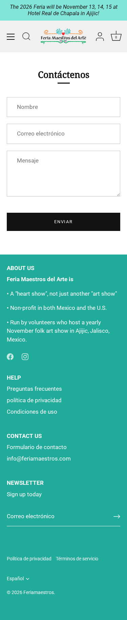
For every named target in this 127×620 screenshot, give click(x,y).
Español (15, 579)
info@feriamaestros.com (39, 458)
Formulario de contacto (37, 447)
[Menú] (10, 36)
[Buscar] (26, 37)
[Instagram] (25, 356)
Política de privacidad (29, 559)
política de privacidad (34, 400)
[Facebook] (10, 356)
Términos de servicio (77, 559)
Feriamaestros (38, 592)
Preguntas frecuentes (34, 388)
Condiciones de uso (32, 411)
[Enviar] (116, 516)
